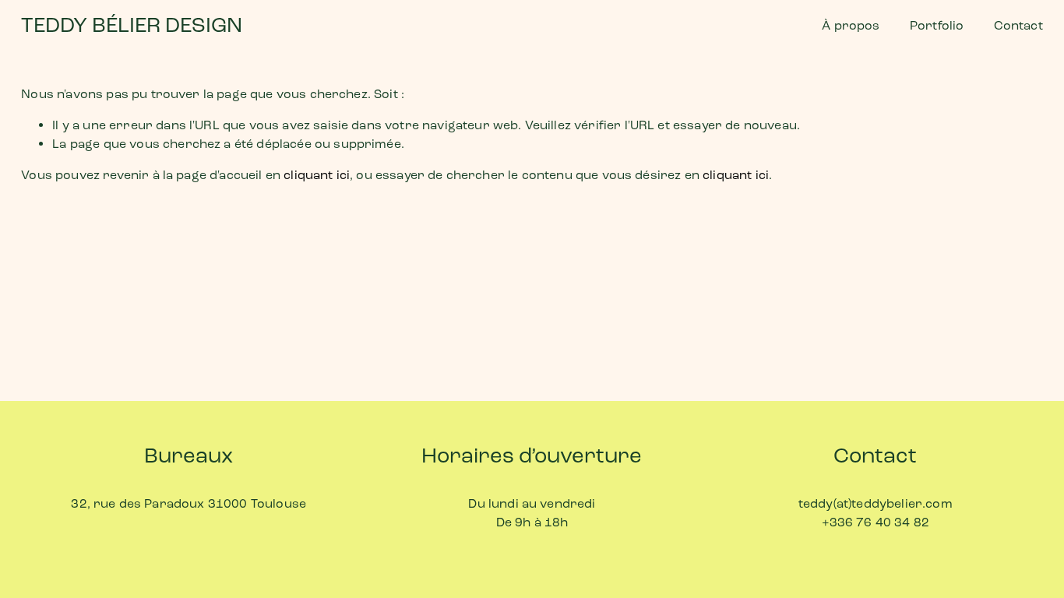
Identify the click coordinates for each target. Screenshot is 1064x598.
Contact (1018, 25)
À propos (850, 25)
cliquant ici (317, 174)
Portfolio (937, 25)
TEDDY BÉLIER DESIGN (131, 25)
